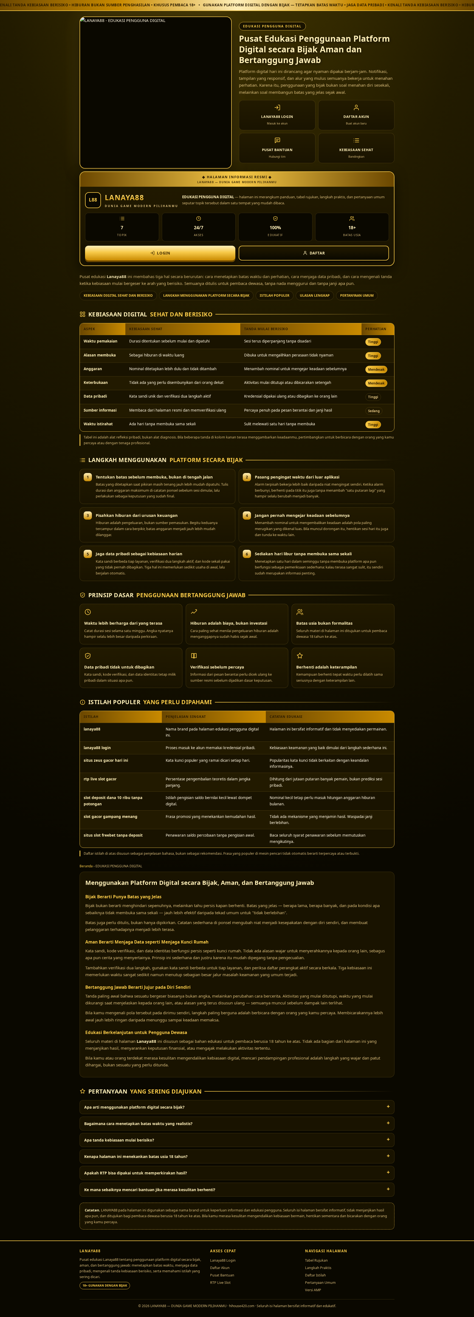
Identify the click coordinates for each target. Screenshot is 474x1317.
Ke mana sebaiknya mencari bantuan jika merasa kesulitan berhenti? (149, 1189)
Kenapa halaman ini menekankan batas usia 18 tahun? (136, 1156)
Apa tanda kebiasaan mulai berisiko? (119, 1140)
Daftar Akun (220, 1267)
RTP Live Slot (220, 1282)
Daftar (317, 253)
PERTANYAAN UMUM (357, 295)
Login (163, 253)
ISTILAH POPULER (274, 295)
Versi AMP (313, 1290)
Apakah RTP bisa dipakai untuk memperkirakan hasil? (135, 1173)
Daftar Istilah (315, 1275)
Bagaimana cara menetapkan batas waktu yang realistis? (138, 1123)
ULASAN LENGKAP (315, 295)
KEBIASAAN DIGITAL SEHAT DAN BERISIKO (118, 295)
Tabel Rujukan (316, 1260)
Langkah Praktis (318, 1267)
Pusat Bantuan (222, 1275)
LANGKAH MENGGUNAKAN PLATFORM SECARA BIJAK (206, 295)
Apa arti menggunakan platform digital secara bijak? (134, 1107)
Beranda (86, 866)
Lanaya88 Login (223, 1260)
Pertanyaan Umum (320, 1282)
